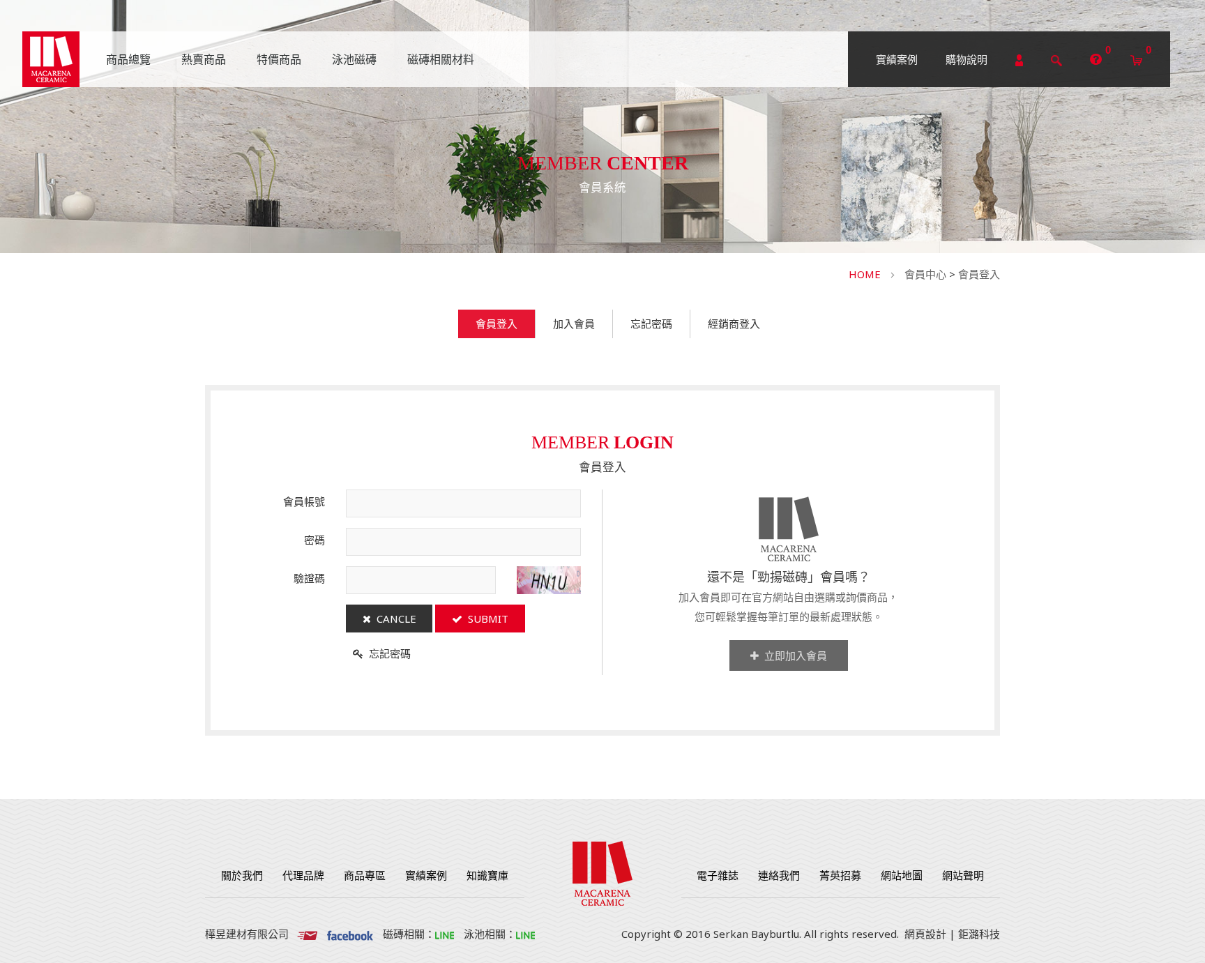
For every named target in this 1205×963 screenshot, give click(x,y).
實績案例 (897, 59)
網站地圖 (902, 875)
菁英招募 (840, 875)
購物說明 (966, 59)
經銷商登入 (734, 324)
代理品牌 (303, 875)
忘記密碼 (651, 324)
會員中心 (925, 274)
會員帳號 (304, 501)
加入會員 (574, 324)
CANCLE (393, 618)
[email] (307, 934)
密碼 (314, 540)
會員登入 (979, 274)
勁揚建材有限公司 (50, 59)
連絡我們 (779, 875)
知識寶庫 (487, 875)
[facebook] (350, 934)
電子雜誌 (717, 875)
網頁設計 (925, 934)
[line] (444, 934)
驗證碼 (309, 578)
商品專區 (365, 875)
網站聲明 (963, 875)
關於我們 (242, 875)
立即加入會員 (793, 655)
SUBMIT (485, 618)
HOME (865, 274)
